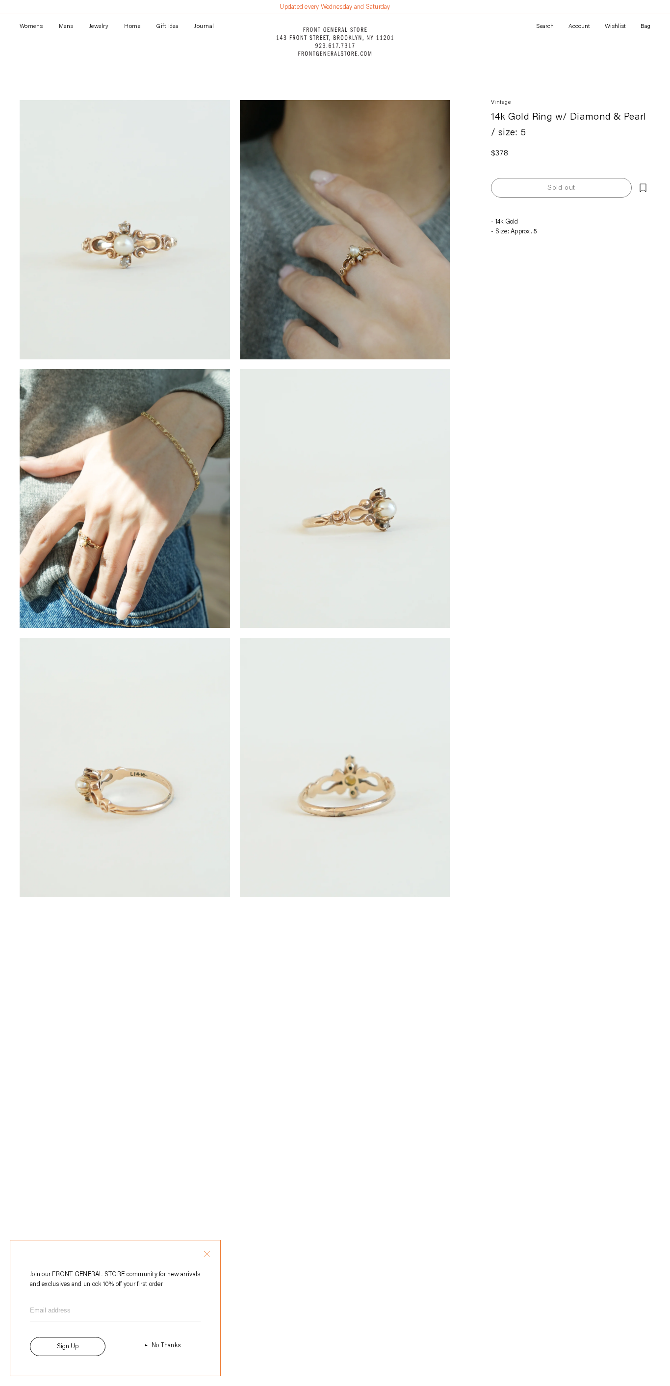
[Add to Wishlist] (643, 187)
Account (579, 26)
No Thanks (166, 1345)
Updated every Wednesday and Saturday (335, 7)
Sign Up (67, 1346)
